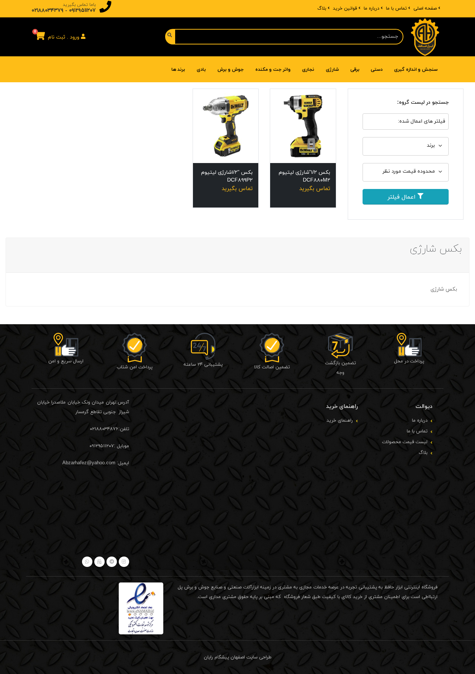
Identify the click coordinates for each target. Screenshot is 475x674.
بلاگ (321, 8)
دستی (377, 69)
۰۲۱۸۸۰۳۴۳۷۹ (47, 10)
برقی (355, 69)
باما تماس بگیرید (79, 4)
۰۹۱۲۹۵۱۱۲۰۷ (82, 10)
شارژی (332, 69)
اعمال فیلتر (402, 197)
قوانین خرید (345, 8)
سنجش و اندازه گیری (416, 69)
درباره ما (371, 8)
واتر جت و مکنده (273, 69)
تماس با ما (396, 8)
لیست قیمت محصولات (405, 442)
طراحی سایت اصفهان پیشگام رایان (238, 657)
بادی (201, 69)
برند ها (178, 69)
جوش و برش (230, 69)
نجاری (308, 69)
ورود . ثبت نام (64, 37)
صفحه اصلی (425, 8)
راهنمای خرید (340, 420)
